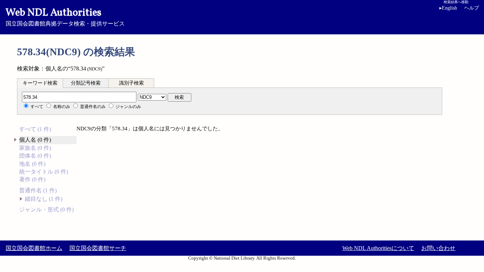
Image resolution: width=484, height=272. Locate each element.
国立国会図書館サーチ (97, 248)
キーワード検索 (40, 83)
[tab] (40, 82)
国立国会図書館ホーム (34, 248)
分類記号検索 (86, 83)
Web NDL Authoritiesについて (378, 248)
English (448, 8)
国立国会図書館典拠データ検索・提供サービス (65, 16)
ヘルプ (471, 8)
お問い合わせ (438, 248)
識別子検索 (131, 83)
